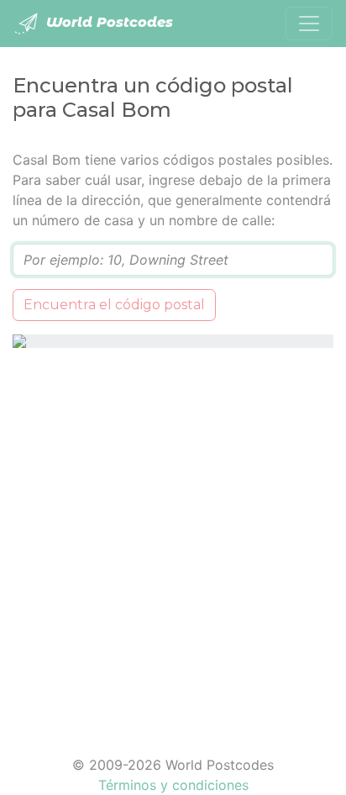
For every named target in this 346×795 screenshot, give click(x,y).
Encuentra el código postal (114, 305)
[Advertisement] (173, 541)
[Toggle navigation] (309, 23)
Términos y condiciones (173, 785)
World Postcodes (107, 22)
